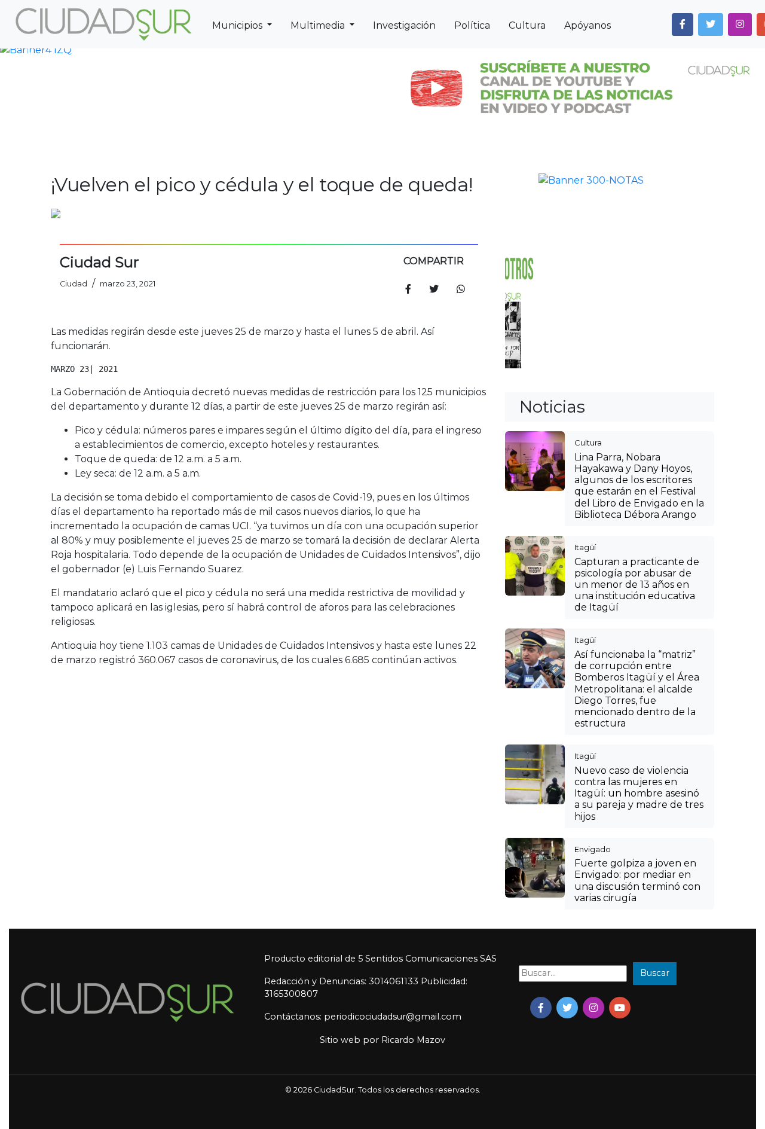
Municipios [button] (238, 25)
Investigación (404, 25)
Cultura (527, 25)
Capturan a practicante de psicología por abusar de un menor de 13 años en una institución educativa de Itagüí (636, 390)
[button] (682, 24)
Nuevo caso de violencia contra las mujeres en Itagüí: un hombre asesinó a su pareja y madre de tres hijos (638, 598)
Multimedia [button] (318, 25)
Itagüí (585, 352)
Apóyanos (587, 25)
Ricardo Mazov (413, 845)
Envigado (592, 654)
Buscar (654, 778)
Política (472, 25)
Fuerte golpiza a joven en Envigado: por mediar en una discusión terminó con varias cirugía (637, 686)
